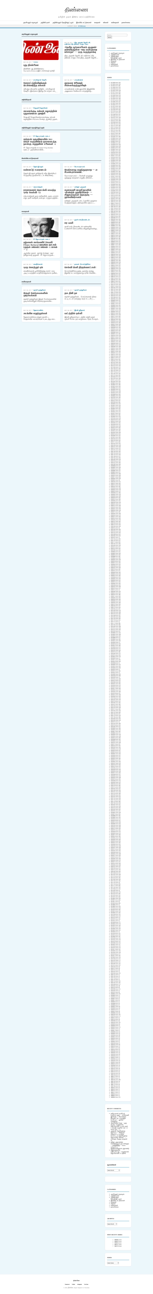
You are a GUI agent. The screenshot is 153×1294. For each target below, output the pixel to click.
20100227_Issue (114, 186)
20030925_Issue (114, 728)
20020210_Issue (114, 863)
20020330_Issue (114, 852)
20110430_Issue (114, 89)
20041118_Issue (114, 620)
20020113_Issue (114, 870)
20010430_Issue (114, 938)
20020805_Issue (114, 823)
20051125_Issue (114, 539)
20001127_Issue (114, 975)
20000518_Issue (114, 1038)
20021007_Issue (114, 809)
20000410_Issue (114, 1049)
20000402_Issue (114, 1053)
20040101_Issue (114, 704)
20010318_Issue (114, 948)
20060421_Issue (114, 504)
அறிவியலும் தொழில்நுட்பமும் (62, 23)
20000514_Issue (114, 1040)
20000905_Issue (114, 1005)
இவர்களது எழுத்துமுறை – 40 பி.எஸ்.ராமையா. (80, 171)
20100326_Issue (114, 179)
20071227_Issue (114, 362)
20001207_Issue (114, 971)
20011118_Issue (114, 884)
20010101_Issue (114, 965)
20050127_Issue (114, 604)
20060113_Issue (114, 525)
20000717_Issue (114, 1018)
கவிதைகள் (115, 23)
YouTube (86, 1284)
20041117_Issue (114, 622)
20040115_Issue (114, 701)
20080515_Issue (114, 330)
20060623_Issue (114, 490)
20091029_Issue (114, 213)
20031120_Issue (114, 714)
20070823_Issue (114, 391)
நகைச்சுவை (126, 23)
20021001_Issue (114, 811)
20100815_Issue (114, 148)
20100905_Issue (114, 143)
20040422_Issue (114, 679)
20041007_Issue (114, 631)
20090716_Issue (114, 237)
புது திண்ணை (31, 65)
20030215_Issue (114, 779)
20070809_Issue (114, 394)
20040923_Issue (114, 634)
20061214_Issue (114, 448)
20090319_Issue (114, 264)
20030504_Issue (114, 761)
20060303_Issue (114, 513)
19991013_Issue (114, 1091)
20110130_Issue (114, 109)
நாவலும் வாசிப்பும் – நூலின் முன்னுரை (118, 1120)
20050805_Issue (114, 564)
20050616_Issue (114, 575)
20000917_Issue (114, 998)
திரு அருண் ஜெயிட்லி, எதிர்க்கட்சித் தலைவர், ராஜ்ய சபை (77, 43)
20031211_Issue (114, 709)
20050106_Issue (114, 609)
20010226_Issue (114, 952)
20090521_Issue (114, 249)
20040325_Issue (114, 685)
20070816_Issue (114, 393)
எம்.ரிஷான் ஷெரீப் (40, 80)
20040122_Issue (114, 699)
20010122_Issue (114, 960)
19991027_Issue (114, 1089)
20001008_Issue (114, 989)
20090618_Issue (114, 243)
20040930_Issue (114, 633)
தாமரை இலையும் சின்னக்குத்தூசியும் (75, 84)
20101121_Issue (114, 125)
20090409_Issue (114, 259)
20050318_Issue (114, 594)
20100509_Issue (114, 170)
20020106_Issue (114, 871)
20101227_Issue (114, 117)
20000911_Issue (114, 1000)
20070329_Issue (114, 424)
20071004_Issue (114, 381)
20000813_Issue (114, 1011)
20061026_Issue (114, 459)
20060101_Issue (114, 528)
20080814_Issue (114, 310)
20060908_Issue (114, 470)
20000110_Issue (114, 1072)
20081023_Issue (114, 294)
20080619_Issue (114, 323)
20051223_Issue (114, 531)
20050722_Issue (114, 567)
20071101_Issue (114, 375)
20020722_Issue (114, 827)
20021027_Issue (114, 804)
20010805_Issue (114, 913)
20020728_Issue (114, 825)
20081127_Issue (114, 289)
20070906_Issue (114, 388)
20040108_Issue (114, 703)
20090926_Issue (114, 221)
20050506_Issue (114, 583)
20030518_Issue (114, 758)
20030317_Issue (114, 773)
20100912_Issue (114, 141)
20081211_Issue (114, 286)
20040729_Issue (114, 649)
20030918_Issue (114, 730)
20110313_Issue (114, 100)
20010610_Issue (114, 927)
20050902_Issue (114, 558)
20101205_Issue (114, 122)
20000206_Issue (114, 1065)
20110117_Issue (114, 113)
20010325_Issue (114, 946)
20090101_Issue (114, 281)
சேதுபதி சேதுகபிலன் (40, 108)
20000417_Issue (114, 1048)
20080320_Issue (114, 343)
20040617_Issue (114, 660)
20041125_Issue (114, 618)
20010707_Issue (114, 919)
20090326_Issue (114, 262)
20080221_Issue (114, 350)
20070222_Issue (114, 432)
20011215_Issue (114, 876)
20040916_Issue (114, 636)
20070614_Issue (114, 407)
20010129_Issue (114, 959)
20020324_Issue (114, 854)
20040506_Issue (114, 674)
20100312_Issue (114, 183)
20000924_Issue (114, 994)
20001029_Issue (114, 984)
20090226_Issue (114, 268)
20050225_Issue (114, 599)
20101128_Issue (114, 124)
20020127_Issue (114, 866)
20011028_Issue (114, 890)
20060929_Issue (114, 466)
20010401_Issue (114, 944)
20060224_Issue (114, 515)
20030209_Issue (114, 781)
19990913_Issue (114, 1095)
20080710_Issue (114, 318)
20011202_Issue (114, 879)
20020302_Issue (114, 858)
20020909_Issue (114, 816)
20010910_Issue (114, 903)
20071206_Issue (114, 367)
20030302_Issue (114, 776)
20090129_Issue (114, 275)
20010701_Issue (114, 921)
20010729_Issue (114, 914)
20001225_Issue (114, 967)
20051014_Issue (114, 548)
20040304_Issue (114, 690)
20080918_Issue (114, 302)
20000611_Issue (114, 1030)
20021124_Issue (114, 798)
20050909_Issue (114, 556)
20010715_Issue (114, 917)
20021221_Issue (114, 792)
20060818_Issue (114, 475)
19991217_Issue (114, 1076)
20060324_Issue (114, 510)
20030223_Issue (114, 777)
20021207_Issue (114, 795)
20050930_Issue (114, 552)
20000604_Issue (114, 1033)
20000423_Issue (114, 1045)
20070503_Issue (114, 416)
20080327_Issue (114, 342)
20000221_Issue (114, 1062)
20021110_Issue (114, 801)
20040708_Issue (114, 653)
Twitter (73, 1284)
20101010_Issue (114, 135)
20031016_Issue (114, 723)
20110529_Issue (82, 26)
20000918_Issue (114, 997)
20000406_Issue (114, 1051)
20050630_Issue (114, 572)
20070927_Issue (114, 383)
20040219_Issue (114, 693)
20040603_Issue (114, 664)
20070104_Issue (114, 443)
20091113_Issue (114, 210)
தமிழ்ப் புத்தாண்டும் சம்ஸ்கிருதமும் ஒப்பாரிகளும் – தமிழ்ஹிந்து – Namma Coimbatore (120, 1144)
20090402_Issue (114, 261)
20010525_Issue (114, 932)
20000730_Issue (114, 1014)
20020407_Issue (114, 851)
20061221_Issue (114, 447)
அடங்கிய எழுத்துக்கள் (35, 313)
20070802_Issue (114, 396)
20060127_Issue (114, 521)
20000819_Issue (114, 1010)
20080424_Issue (114, 335)
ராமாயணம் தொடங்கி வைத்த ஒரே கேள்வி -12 (39, 191)
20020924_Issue (114, 812)
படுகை (123, 1153)
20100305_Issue (114, 184)
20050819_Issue (114, 561)
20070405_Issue (114, 423)
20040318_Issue (114, 687)
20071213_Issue (114, 365)
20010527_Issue (114, 930)
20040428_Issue (114, 677)
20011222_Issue (114, 874)
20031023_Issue (114, 720)
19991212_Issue (114, 1078)
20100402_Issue (114, 178)
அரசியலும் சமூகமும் (30, 23)
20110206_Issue (114, 108)
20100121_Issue (114, 194)
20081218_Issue (114, 284)
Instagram (79, 1284)
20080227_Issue (114, 348)
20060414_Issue (114, 505)
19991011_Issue (114, 1092)
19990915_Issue (114, 1094)
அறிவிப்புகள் (45, 23)
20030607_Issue (114, 754)
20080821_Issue (114, 308)
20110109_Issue (114, 114)
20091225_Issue (114, 200)
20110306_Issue (114, 101)
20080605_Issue (114, 326)
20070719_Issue (114, 399)
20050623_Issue (114, 574)
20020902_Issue (114, 817)
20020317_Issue (114, 855)
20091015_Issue (114, 216)
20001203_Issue (114, 973)
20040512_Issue (114, 672)
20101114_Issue (114, 127)
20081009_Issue (114, 297)
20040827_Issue (114, 641)
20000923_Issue (114, 995)
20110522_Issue (114, 84)
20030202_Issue (114, 782)
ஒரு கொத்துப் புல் (33, 267)
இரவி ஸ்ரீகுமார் (79, 310)
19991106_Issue (114, 1086)
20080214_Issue (114, 351)
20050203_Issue (114, 602)
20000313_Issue (114, 1057)
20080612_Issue (114, 324)
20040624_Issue (114, 657)
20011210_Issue (114, 878)
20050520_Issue (114, 580)
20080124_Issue (114, 356)
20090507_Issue (114, 253)
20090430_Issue (114, 254)
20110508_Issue (114, 87)
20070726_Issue (114, 397)
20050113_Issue (114, 607)
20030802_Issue (114, 741)
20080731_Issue (114, 313)
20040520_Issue (114, 668)
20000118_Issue (114, 1070)
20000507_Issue (114, 1041)
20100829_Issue (114, 144)
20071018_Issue (114, 378)
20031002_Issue (114, 726)
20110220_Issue (114, 105)
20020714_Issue (114, 828)
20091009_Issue (114, 218)
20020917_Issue (114, 814)
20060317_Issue (114, 512)
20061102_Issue (114, 458)
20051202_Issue (114, 536)
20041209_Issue (114, 615)
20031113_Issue (114, 715)
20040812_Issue (114, 645)
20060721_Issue (114, 483)
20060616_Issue (114, 491)
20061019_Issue (114, 461)
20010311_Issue (114, 949)
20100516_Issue (114, 168)
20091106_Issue (114, 211)
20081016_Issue (114, 296)
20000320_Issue (114, 1056)
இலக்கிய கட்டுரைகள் (83, 23)
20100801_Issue (114, 151)
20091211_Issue (114, 203)
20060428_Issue (114, 502)
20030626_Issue (114, 749)
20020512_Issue (114, 843)
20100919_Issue (114, 140)
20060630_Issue (114, 488)
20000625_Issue (114, 1024)
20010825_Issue (114, 908)
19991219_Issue (114, 1075)
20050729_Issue (114, 566)
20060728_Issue (114, 482)
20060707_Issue (114, 486)
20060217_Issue (114, 517)
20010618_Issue (114, 925)
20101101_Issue (114, 130)
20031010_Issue (114, 725)
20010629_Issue (114, 922)
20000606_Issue (114, 1032)
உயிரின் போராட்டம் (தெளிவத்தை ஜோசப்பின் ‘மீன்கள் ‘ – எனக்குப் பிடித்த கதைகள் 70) (119, 1137)
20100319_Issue (114, 181)
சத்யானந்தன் (37, 187)
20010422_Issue (114, 940)
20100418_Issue (114, 175)
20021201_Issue (114, 796)
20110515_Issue (114, 86)
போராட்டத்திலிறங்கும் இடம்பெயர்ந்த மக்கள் (34, 84)
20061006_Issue (114, 464)
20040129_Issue (114, 698)
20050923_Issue (114, 553)
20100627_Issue (114, 159)
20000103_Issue (114, 1073)
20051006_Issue (114, 550)
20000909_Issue (114, 1003)
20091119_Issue (114, 208)
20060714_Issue (114, 485)
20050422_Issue (114, 587)
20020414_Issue (114, 849)
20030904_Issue (114, 733)
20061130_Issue (114, 451)
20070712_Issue (114, 400)
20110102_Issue (114, 116)
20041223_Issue (114, 612)
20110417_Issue (114, 92)
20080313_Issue (114, 345)
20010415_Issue (114, 941)
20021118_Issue (114, 800)
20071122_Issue (114, 370)
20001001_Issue (114, 992)
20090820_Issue (114, 229)
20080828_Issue (114, 307)
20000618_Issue (114, 1027)
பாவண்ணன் (78, 80)
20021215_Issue (114, 793)
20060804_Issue (114, 478)
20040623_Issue (114, 658)
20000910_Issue (114, 1002)
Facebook (67, 1284)
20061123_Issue (114, 453)
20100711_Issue (114, 156)
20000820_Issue (114, 1008)
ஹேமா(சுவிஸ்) (38, 310)
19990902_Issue (114, 1097)
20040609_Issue (114, 663)
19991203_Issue (114, 1080)
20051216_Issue (114, 532)
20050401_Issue (114, 593)
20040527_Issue (114, 666)
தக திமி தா (70, 293)
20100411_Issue (114, 176)
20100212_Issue (114, 189)
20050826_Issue (114, 560)
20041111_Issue (114, 623)
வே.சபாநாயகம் (79, 167)
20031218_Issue (114, 707)
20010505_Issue (114, 936)
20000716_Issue (114, 1019)
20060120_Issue (114, 523)
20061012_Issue (114, 462)
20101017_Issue (114, 133)
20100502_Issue (114, 171)
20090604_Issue (114, 246)
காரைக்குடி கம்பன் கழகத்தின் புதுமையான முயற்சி (40, 112)
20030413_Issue (114, 766)
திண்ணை (76, 9)
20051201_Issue (114, 537)
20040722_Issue (114, 650)
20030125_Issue (114, 784)
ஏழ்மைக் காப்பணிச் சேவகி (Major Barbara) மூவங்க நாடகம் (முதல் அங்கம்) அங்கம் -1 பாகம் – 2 (40, 246)
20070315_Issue (114, 428)
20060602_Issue (114, 494)
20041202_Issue (114, 617)
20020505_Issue (114, 844)
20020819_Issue (114, 820)
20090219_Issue (114, 270)
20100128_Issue (114, 192)
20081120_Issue (114, 291)
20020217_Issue (114, 862)
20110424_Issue (114, 90)
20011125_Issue (114, 881)
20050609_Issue (114, 577)
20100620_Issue (114, 160)
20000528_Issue (114, 1035)
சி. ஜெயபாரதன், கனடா (41, 136)
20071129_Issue (114, 369)
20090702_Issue (114, 240)
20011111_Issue (114, 886)
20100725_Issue (114, 152)
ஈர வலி (68, 223)
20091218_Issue (114, 202)
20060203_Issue (114, 520)
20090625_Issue (114, 241)
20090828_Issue (114, 227)
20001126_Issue (114, 976)
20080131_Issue (114, 354)
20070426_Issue (114, 418)
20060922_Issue (114, 467)
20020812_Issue (114, 822)
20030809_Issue (114, 739)
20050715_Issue (114, 569)
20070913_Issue (114, 386)
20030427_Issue (114, 763)
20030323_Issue (114, 771)
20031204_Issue (114, 711)
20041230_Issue (114, 610)
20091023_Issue (114, 214)
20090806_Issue (114, 232)
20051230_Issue (114, 529)
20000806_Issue (114, 1013)
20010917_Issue (114, 900)
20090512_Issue (114, 251)
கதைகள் (97, 23)
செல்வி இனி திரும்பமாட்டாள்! (80, 267)
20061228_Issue (114, 445)
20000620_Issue (114, 1025)
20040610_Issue (114, 661)
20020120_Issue (114, 868)
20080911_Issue (114, 303)
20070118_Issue (114, 440)
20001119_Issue (114, 978)
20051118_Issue (114, 540)
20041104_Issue (114, 625)
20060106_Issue (114, 526)
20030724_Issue (114, 742)
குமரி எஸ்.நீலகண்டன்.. (82, 220)
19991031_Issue (114, 1087)
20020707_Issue (114, 830)
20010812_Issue (114, 911)
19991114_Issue (114, 1084)
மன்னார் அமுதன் (80, 187)
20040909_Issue (114, 637)
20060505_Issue (114, 501)
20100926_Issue (114, 138)
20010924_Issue (114, 898)
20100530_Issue (114, 165)
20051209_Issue (114, 534)
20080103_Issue (114, 361)
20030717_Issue (114, 744)
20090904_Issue (114, 226)
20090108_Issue (114, 280)
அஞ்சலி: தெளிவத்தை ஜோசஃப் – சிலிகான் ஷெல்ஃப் (118, 1132)
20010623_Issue (114, 924)
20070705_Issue (114, 402)
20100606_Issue (114, 164)
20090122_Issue (114, 276)
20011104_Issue (114, 887)
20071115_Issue (114, 372)
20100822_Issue (114, 146)
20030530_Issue (114, 755)
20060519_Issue (114, 497)
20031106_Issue (114, 717)
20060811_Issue (114, 477)
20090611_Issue (114, 245)
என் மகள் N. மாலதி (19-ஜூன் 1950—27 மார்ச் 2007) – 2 (119, 1127)
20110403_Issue (114, 95)
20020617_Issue (114, 835)
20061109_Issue (114, 456)
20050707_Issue (114, 571)
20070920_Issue (114, 385)
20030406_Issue (114, 768)
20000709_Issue (114, 1021)
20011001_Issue (114, 897)
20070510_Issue (114, 415)
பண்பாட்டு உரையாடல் (34, 170)
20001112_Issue (114, 981)
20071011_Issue (114, 380)
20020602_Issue (114, 838)
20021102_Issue (114, 803)
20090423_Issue (114, 256)
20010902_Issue (114, 906)
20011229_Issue (114, 873)
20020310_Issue (114, 857)
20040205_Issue (114, 696)
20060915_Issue (114, 469)
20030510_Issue (114, 760)
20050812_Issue (114, 563)
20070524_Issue (114, 412)
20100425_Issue (114, 173)
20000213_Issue (114, 1064)
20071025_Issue (114, 377)
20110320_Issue (114, 98)
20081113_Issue (114, 292)
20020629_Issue (114, 831)
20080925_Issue (114, 300)
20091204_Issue (114, 205)
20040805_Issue (114, 647)
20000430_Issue (114, 1043)
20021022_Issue (114, 806)
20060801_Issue (114, 480)
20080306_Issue (114, 346)
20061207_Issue (114, 450)
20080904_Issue (114, 305)
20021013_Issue (114, 808)
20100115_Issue (114, 195)
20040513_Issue (114, 671)
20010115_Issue (114, 962)
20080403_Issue (114, 340)
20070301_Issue (114, 431)
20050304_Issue (114, 598)
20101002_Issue (114, 136)
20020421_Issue (114, 847)
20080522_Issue (114, 329)
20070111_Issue (114, 442)
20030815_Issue (114, 738)
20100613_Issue (114, 162)
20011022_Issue (114, 892)
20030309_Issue (114, 774)
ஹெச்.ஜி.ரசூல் (38, 167)
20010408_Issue (114, 943)
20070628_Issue (114, 404)
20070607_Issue (114, 408)
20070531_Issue (114, 410)
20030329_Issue (114, 769)
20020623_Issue (114, 833)
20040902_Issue (114, 639)
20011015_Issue (114, 893)
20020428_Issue (114, 846)
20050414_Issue (114, 590)
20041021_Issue (114, 628)
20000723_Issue (114, 1016)
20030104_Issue (114, 789)
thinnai (35, 62)
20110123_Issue (114, 111)
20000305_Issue (114, 1059)
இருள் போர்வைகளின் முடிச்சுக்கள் (35, 294)
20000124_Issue (114, 1068)
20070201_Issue (114, 437)
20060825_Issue (114, 474)
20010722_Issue (114, 916)
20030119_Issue (114, 785)
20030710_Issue (114, 746)
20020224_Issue (114, 860)
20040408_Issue (114, 682)
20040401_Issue (114, 684)
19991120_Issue (114, 1083)
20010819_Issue (114, 909)
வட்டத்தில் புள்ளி (73, 313)
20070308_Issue (114, 429)
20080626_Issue (114, 321)
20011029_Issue (114, 889)
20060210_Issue (114, 518)
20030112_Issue (114, 787)
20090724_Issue (114, 235)
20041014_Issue (114, 629)
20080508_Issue (114, 332)
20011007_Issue (114, 895)
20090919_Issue (114, 222)
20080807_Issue (114, 311)
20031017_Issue (114, 722)
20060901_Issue (114, 472)
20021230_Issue (114, 790)
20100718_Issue (114, 154)
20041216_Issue (114, 614)
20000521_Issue (114, 1037)
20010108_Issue (114, 963)
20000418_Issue (114, 1046)
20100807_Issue (114, 149)
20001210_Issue (114, 970)
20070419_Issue (114, 420)
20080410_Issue (114, 338)
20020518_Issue (114, 841)
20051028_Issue (114, 545)
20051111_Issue (114, 542)
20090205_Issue (114, 273)
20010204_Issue (114, 957)
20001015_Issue (114, 987)
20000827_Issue (114, 1006)
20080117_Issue (114, 358)
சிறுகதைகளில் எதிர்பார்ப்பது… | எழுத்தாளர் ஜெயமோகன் (120, 1151)
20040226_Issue (114, 692)
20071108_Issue (114, 373)
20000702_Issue (114, 1022)
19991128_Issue (114, 1081)
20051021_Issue (114, 547)
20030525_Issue (114, 757)
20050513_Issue (114, 582)
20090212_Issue (114, 272)
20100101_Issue (114, 198)
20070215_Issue (114, 434)
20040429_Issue (114, 676)
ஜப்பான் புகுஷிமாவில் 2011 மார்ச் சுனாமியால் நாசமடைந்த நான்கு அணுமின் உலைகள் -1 (39, 142)
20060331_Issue (114, 509)
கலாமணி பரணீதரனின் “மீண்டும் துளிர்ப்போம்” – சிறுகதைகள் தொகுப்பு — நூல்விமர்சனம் (78, 194)
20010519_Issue (114, 933)
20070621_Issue (114, 405)
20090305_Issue (114, 267)
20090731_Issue (114, 233)
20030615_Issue (114, 752)
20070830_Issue (114, 389)
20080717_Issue (114, 316)
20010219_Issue (114, 954)
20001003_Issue (114, 990)
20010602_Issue (114, 928)
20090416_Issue (114, 257)
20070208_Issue (114, 435)
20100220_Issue (114, 187)
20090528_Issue (114, 248)
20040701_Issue (114, 655)
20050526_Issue (114, 579)
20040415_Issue (114, 680)
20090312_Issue (114, 265)
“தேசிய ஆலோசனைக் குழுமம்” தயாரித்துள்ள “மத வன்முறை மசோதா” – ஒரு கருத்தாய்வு (80, 50)
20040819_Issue (114, 644)
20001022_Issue (114, 986)
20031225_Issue (114, 706)
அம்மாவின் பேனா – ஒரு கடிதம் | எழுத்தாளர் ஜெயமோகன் (119, 1124)
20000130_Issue (114, 1067)
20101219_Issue (114, 119)
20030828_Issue (114, 734)
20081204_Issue (114, 288)
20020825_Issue (114, 819)
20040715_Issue (114, 652)
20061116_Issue (114, 455)
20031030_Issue (114, 719)
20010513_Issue (114, 935)
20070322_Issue (114, 426)
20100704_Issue (114, 157)
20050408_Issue (114, 591)
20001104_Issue (114, 983)
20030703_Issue (114, 747)
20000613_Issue (114, 1029)
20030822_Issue (114, 736)
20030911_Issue (114, 731)
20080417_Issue (114, 337)
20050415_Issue (114, 588)
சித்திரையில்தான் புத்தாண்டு (120, 1149)
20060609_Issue (114, 493)
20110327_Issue (114, 97)
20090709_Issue (114, 238)
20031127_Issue (114, 712)
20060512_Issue (114, 499)
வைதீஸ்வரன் (37, 264)
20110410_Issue (114, 94)
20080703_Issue (114, 319)
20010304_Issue (114, 951)
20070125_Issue (114, 439)
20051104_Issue (114, 544)
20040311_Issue (114, 688)
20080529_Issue (114, 327)
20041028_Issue (114, 626)
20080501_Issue (114, 334)
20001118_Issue (114, 979)
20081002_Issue (114, 299)
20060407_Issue (114, 507)
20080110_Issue (114, 359)
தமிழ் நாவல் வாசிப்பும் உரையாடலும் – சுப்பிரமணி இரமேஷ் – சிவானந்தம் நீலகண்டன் (120, 1116)
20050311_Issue (114, 596)
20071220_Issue (114, 364)
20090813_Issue (114, 230)
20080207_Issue (114, 353)
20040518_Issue (114, 669)
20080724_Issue (114, 315)
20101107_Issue (114, 129)
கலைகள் (105, 23)
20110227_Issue (114, 103)
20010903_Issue (114, 905)
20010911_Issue (114, 901)
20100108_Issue (114, 197)
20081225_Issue (114, 283)
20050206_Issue (114, 601)
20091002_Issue (114, 219)
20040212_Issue (114, 695)
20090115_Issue (114, 278)
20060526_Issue (114, 496)
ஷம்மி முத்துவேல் (39, 290)
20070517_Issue (114, 413)
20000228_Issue (114, 1060)
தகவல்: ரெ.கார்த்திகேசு (82, 264)
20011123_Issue (114, 882)
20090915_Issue (114, 224)
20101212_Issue (114, 121)
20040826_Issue (114, 642)
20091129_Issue (114, 206)
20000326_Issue (114, 1054)
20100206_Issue (114, 191)
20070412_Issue (114, 421)
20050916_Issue (114, 555)
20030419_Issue (114, 765)
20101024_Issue (114, 132)
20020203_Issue (114, 865)
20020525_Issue (114, 839)
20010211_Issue (114, 955)
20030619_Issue (114, 750)
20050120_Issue (114, 606)
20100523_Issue (114, 167)
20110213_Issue (114, 106)
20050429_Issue (114, 585)
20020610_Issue (114, 836)
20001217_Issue (114, 968)
